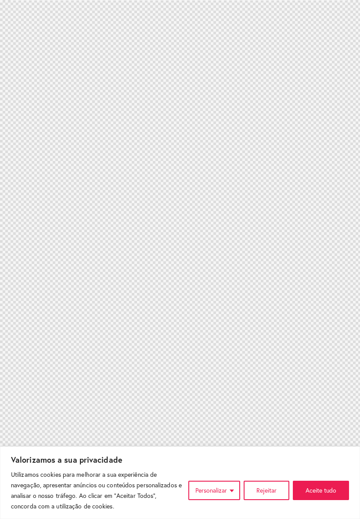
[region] (180, 482)
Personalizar (211, 490)
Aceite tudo (321, 490)
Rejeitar (266, 490)
